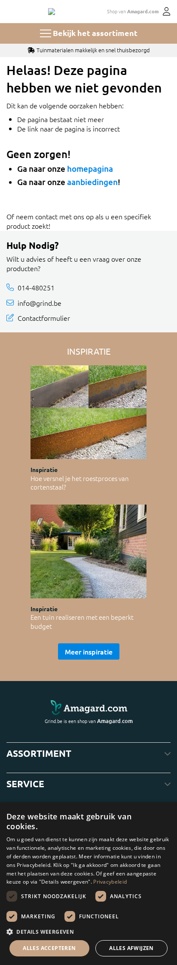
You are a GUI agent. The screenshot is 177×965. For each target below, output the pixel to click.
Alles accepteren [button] (49, 948)
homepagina (90, 168)
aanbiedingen (92, 181)
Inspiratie (44, 469)
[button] (88, 931)
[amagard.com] (88, 707)
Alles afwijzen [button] (131, 948)
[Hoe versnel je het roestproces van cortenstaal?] (88, 412)
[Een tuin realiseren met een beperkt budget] (88, 551)
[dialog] (88, 883)
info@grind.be (39, 303)
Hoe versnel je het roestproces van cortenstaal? (80, 483)
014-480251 (36, 287)
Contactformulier (44, 318)
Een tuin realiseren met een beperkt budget (82, 621)
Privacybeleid (110, 881)
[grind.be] (51, 11)
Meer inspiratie (89, 651)
